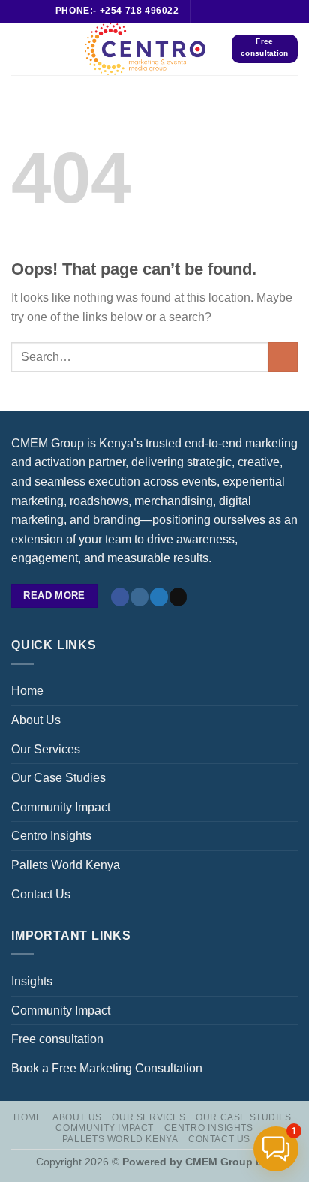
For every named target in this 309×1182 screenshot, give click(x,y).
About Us (36, 720)
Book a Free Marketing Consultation (106, 1068)
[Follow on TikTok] (232, 11)
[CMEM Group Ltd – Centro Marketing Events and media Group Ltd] (145, 49)
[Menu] (20, 48)
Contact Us (40, 894)
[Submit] (283, 356)
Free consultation (57, 1039)
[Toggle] (292, 749)
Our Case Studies (58, 777)
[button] (276, 1148)
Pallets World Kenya (65, 865)
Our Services (45, 749)
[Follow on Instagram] (217, 11)
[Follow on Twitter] (246, 11)
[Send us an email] (179, 597)
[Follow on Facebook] (203, 11)
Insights (31, 981)
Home (27, 690)
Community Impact (60, 807)
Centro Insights (51, 835)
